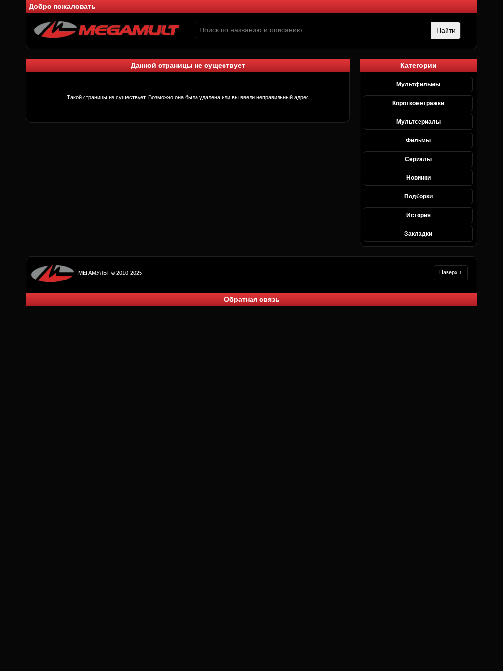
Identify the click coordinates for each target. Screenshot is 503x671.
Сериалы (418, 159)
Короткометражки (418, 103)
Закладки (418, 233)
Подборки (418, 196)
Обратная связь (251, 299)
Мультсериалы (418, 121)
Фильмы (418, 140)
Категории (418, 65)
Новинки (418, 177)
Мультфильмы (418, 84)
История (418, 215)
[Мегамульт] (106, 37)
